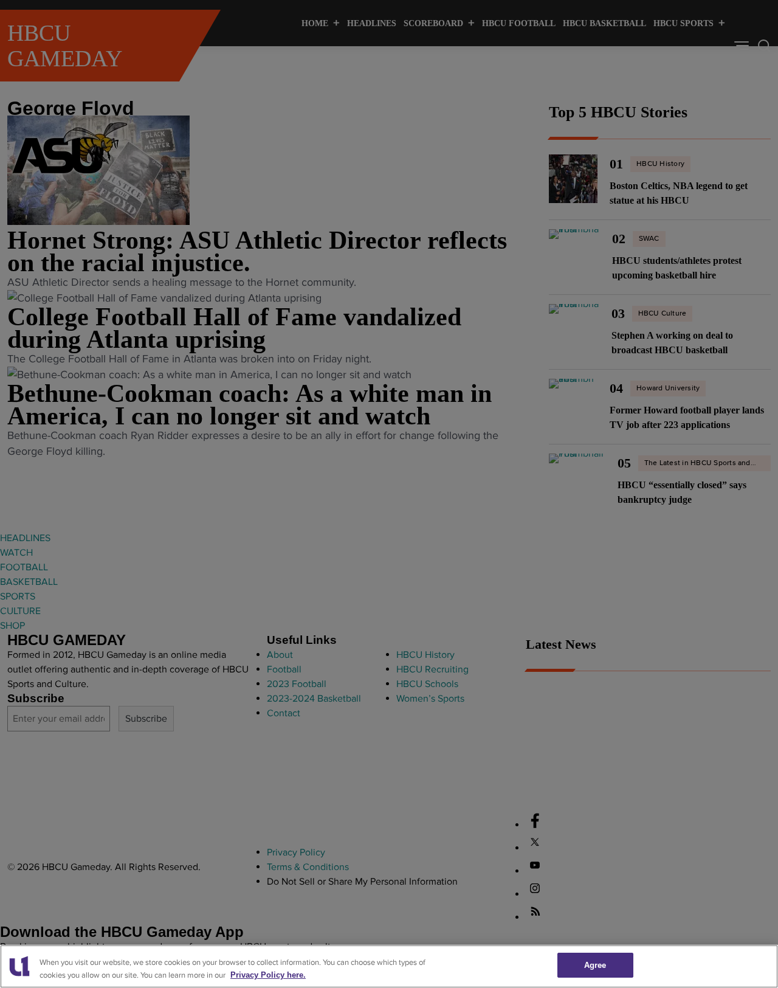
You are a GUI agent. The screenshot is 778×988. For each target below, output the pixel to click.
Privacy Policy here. (268, 974)
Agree (595, 965)
